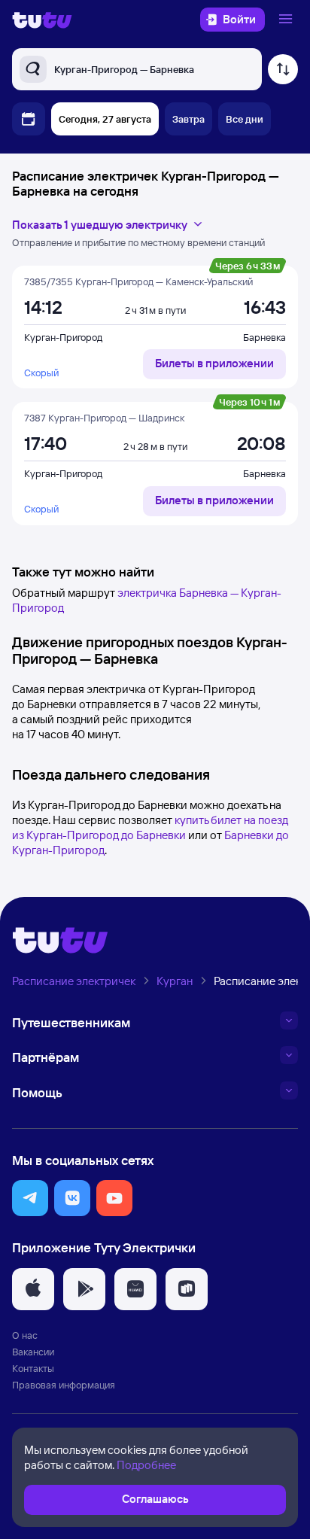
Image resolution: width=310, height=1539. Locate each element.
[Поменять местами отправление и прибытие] (283, 69)
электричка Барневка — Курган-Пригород (146, 600)
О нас (25, 1335)
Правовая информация (63, 1385)
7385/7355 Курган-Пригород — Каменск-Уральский (138, 281)
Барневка (264, 337)
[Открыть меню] (287, 20)
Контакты (33, 1368)
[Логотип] (42, 19)
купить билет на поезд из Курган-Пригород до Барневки (150, 827)
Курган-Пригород (63, 337)
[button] (30, 1198)
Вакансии (33, 1352)
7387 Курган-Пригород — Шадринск (104, 418)
